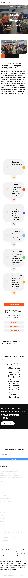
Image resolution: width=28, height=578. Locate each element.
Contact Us (3, 524)
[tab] (14, 304)
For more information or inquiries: (11, 341)
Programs (2, 518)
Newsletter (3, 515)
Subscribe (14, 459)
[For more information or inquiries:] (4, 337)
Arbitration (3, 492)
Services (2, 521)
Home (1, 509)
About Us (2, 512)
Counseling (3, 495)
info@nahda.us (6, 540)
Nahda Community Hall (6, 501)
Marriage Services (5, 498)
